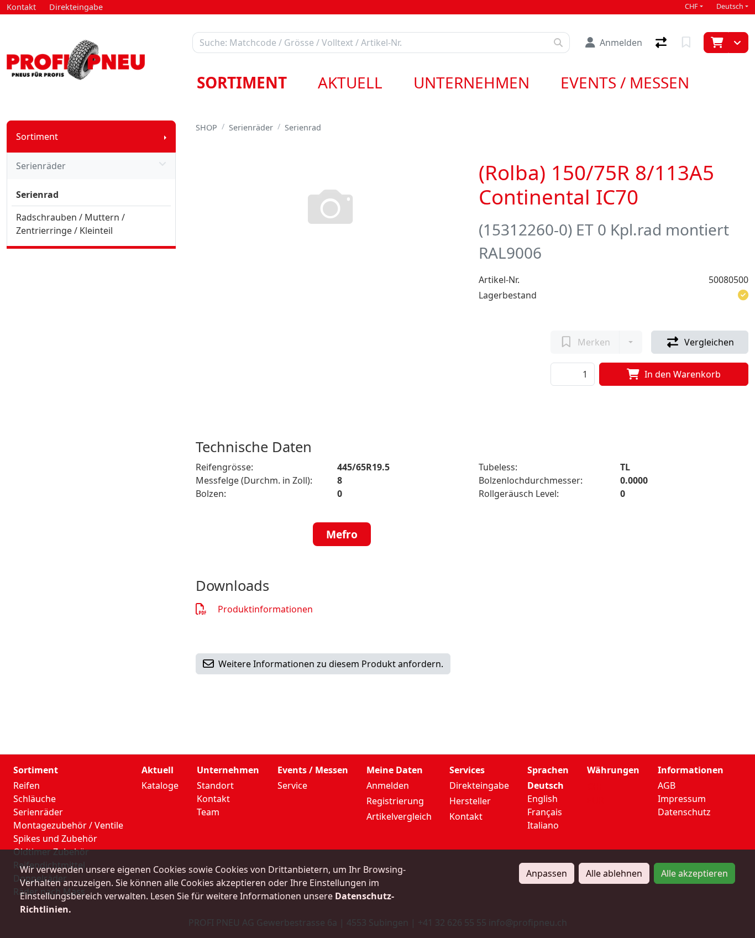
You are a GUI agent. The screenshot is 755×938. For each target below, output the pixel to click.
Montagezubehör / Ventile (68, 825)
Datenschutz (684, 812)
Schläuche (34, 799)
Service (292, 785)
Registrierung (395, 801)
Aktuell (350, 82)
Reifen (26, 785)
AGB (666, 785)
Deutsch (729, 6)
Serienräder (41, 166)
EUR (595, 800)
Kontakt (213, 799)
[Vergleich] (662, 43)
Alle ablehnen (614, 873)
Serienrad (37, 194)
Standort (215, 785)
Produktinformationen (265, 609)
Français (544, 812)
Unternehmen (471, 82)
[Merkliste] (687, 43)
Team (208, 812)
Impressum (682, 799)
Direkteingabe (479, 785)
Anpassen (546, 873)
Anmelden (387, 785)
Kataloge (160, 785)
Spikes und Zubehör (55, 838)
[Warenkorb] (716, 42)
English (542, 799)
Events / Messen (624, 82)
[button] (743, 295)
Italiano (543, 825)
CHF (691, 6)
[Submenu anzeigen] (165, 136)
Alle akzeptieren (694, 873)
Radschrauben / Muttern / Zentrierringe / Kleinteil (70, 224)
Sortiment (242, 82)
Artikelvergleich (399, 816)
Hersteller (470, 801)
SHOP (206, 127)
